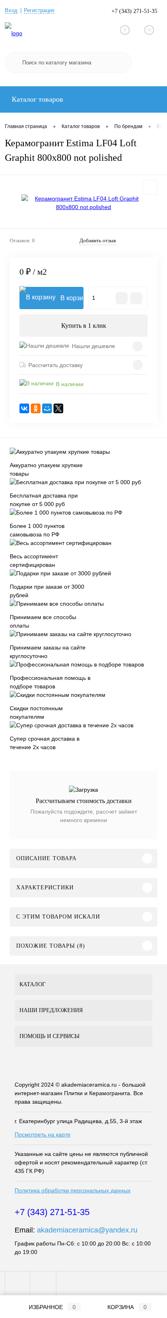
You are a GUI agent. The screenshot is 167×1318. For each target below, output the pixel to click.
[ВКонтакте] (24, 408)
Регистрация (39, 10)
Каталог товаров (36, 99)
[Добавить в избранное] (150, 187)
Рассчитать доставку (55, 365)
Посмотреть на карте (43, 1134)
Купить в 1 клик (83, 325)
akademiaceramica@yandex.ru (87, 1230)
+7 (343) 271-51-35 (134, 11)
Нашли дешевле (93, 346)
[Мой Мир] (47, 408)
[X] (58, 408)
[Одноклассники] (36, 408)
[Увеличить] (83, 202)
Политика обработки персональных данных (73, 1190)
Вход (11, 10)
